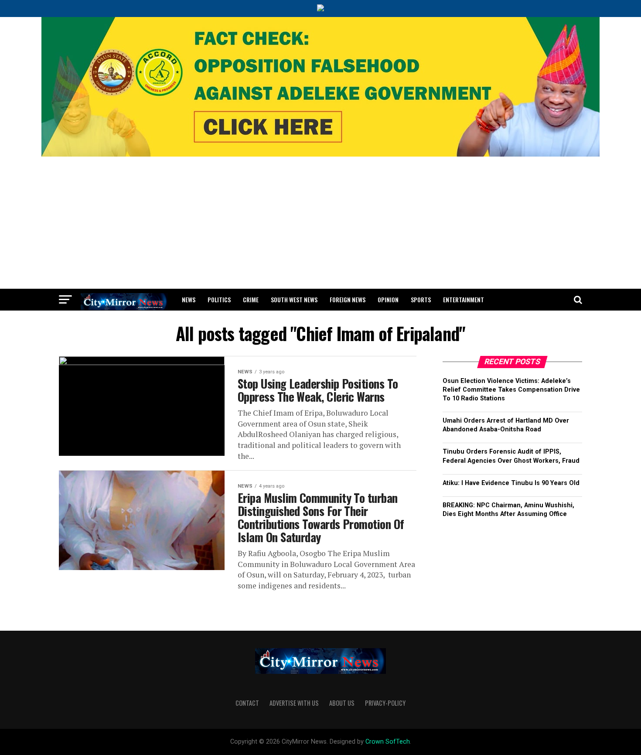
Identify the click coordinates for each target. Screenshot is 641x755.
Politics (219, 299)
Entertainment (463, 299)
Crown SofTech (387, 741)
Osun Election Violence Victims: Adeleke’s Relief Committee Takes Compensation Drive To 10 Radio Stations (511, 389)
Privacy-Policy (385, 702)
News (188, 299)
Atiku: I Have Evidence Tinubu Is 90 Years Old (511, 483)
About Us (342, 702)
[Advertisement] (320, 223)
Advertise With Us (294, 702)
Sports (421, 299)
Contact (247, 702)
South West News (294, 299)
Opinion (388, 299)
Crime (251, 299)
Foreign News (347, 299)
